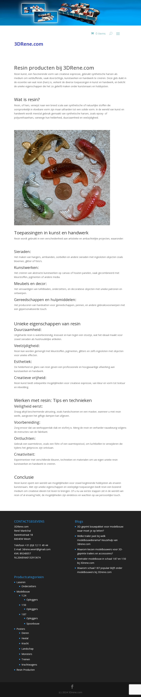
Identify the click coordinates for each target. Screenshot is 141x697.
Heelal (24, 638)
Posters (21, 628)
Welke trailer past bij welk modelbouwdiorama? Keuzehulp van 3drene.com (97, 540)
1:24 (23, 595)
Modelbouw (23, 591)
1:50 (23, 605)
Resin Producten (26, 669)
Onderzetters (28, 586)
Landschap (27, 648)
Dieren (25, 633)
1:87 (23, 614)
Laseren (21, 582)
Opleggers (32, 599)
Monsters (26, 654)
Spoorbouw (32, 623)
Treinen (25, 659)
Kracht (25, 643)
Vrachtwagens (29, 664)
